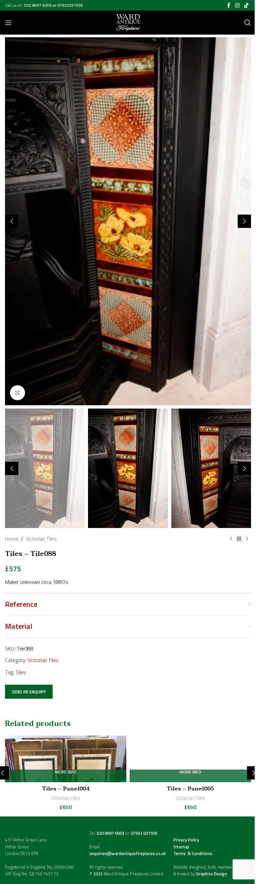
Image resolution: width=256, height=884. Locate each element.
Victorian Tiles (41, 539)
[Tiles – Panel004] (65, 759)
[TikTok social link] (246, 5)
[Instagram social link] (237, 5)
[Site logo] (128, 22)
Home (11, 539)
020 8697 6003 (38, 5)
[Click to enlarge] (17, 392)
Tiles (20, 672)
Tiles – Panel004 (65, 789)
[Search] (247, 22)
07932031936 (70, 5)
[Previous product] (231, 539)
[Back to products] (239, 539)
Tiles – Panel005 (190, 789)
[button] (11, 221)
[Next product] (247, 539)
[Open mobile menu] (8, 22)
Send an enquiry (29, 691)
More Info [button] (66, 772)
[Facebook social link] (229, 5)
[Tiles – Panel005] (190, 759)
